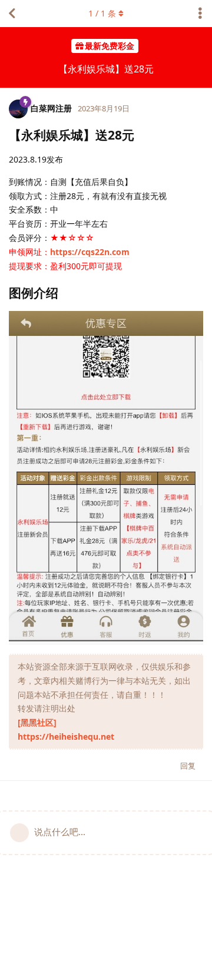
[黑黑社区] (37, 722)
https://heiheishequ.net (66, 736)
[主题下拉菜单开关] (200, 13)
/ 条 (102, 13)
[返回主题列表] (12, 13)
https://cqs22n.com (90, 251)
